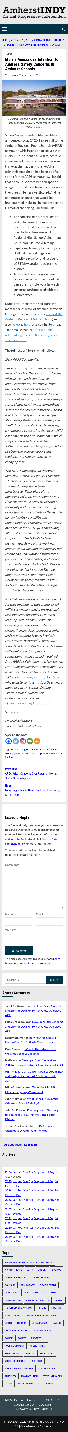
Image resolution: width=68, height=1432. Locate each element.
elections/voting (35, 1292)
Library (21, 1323)
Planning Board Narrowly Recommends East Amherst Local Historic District (32, 1114)
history (41, 1307)
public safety (13, 1353)
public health (21, 753)
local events (39, 1323)
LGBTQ (9, 753)
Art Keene (13, 75)
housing (56, 1307)
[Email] (30, 741)
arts (30, 1269)
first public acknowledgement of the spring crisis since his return (31, 335)
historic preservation (18, 1307)
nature (57, 1323)
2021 (8, 1218)
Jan (15, 1172)
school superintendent (42, 753)
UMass (8, 1383)
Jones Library (13, 1315)
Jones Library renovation (41, 1315)
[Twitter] (16, 741)
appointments (13, 1269)
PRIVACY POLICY (27, 1409)
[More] (37, 741)
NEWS (9, 54)
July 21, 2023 (28, 75)
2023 (8, 1199)
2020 (8, 1227)
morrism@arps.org (33, 677)
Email (40, 914)
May (37, 1172)
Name (9, 914)
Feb (20, 1172)
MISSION (11, 1399)
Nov (13, 1185)
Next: (32, 790)
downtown (12, 1292)
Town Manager (52, 1376)
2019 (8, 1236)
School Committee (16, 1361)
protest (36, 1338)
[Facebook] (8, 741)
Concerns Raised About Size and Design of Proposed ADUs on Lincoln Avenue (34, 1076)
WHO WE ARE (29, 1399)
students (10, 1376)
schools (37, 1361)
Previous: (31, 773)
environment (13, 1300)
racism (30, 1353)
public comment (14, 1345)
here (14, 324)
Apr (31, 1172)
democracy (27, 1285)
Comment (12, 864)
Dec (18, 1185)
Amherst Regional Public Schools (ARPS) (34, 749)
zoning (49, 1383)
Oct (7, 1185)
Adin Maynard (14, 1071)
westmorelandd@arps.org (27, 703)
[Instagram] (23, 741)
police (9, 1338)
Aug (51, 1172)
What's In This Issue (28, 1383)
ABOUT (47, 1409)
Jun (42, 1172)
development (48, 1285)
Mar (25, 1172)
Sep (57, 1181)
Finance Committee (37, 1300)
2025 (8, 1181)
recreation (46, 1353)
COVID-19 (10, 1285)
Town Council (29, 1376)
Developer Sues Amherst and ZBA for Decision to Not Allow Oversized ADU (33, 1010)
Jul (47, 1172)
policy (22, 1338)
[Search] (63, 29)
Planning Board (42, 1330)
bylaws (56, 1269)
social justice (46, 1368)
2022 (8, 1209)
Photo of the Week (16, 1330)
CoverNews (27, 1426)
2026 (8, 1172)
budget (42, 1269)
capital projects (15, 1277)
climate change (39, 1277)
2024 (8, 1190)
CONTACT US (51, 1399)
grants (59, 1300)
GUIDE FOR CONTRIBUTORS (32, 1404)
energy (55, 1292)
